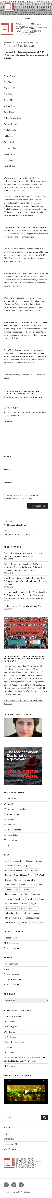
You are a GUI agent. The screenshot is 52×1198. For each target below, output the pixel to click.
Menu (27, 18)
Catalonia (9, 866)
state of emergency (32, 913)
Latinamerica (10, 894)
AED (7, 861)
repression (30, 397)
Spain (18, 913)
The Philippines (11, 922)
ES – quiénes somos (12, 830)
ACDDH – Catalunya (12, 1016)
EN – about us (10, 799)
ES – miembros (10, 840)
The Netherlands (32, 918)
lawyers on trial (37, 894)
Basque (29, 861)
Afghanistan (17, 861)
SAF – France (9, 1032)
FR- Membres (10, 825)
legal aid (8, 899)
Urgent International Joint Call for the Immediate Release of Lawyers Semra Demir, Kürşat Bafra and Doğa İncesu (25, 581)
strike (7, 918)
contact (7, 845)
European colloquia (12, 948)
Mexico (24, 903)
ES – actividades (11, 835)
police (22, 908)
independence (11, 885)
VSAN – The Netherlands (14, 1042)
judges (8, 889)
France (8, 880)
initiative (24, 885)
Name (7, 456)
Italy (40, 885)
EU (26, 870)
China (18, 866)
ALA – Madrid (10, 1021)
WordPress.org (10, 1149)
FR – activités (10, 819)
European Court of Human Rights (19, 875)
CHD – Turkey (10, 1052)
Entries (9, 1139)
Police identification (12, 979)
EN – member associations (15, 809)
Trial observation (11, 964)
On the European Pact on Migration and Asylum (24, 606)
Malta (41, 899)
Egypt (27, 866)
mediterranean (11, 903)
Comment (8, 421)
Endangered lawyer (13, 870)
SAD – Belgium (10, 1027)
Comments (10, 1144)
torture (24, 922)
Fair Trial (40, 875)
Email (7, 469)
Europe (34, 870)
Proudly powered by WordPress (17, 1192)
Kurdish (17, 889)
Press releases (24, 393)
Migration (8, 969)
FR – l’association (11, 814)
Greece (17, 880)
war (41, 922)
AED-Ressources (16, 391)
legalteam (20, 899)
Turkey (41, 397)
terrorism (17, 918)
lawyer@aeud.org (29, 42)
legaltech (32, 899)
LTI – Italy (8, 1047)
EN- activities (10, 804)
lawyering (24, 894)
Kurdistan (28, 889)
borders (39, 861)
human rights (15, 397)
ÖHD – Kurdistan (11, 1066)
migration (35, 903)
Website (8, 482)
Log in (6, 1134)
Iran (33, 885)
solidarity (9, 913)
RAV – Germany (10, 1037)
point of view (10, 908)
